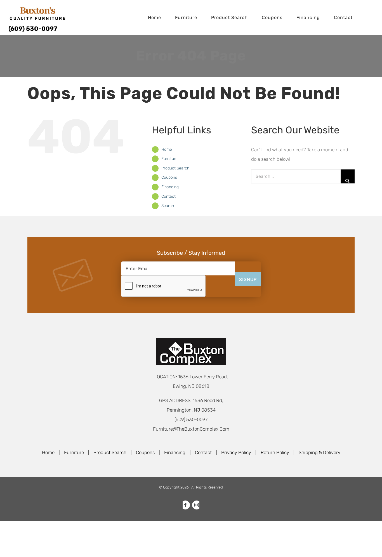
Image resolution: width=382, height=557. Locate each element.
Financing (170, 187)
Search (167, 205)
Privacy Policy (236, 452)
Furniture (169, 158)
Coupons (169, 177)
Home (166, 149)
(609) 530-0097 (32, 28)
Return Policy (275, 452)
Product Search (175, 168)
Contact (168, 196)
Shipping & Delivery (319, 452)
